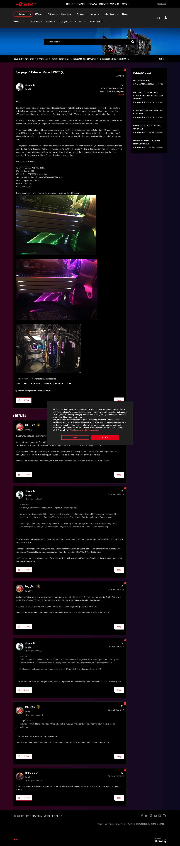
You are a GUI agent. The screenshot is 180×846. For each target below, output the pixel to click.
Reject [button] (75, 438)
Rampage (47, 383)
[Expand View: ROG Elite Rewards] (105, 21)
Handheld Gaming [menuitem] (109, 14)
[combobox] (90, 42)
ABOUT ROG (19, 816)
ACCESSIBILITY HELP (52, 816)
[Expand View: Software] (57, 14)
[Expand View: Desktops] (86, 14)
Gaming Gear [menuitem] (64, 22)
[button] (19, 400)
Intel (24, 383)
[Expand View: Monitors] (54, 21)
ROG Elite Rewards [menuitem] (96, 22)
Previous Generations (60, 59)
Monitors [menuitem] (49, 22)
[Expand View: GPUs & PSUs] (41, 21)
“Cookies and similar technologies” (84, 430)
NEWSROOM (37, 816)
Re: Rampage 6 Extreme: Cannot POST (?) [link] (114, 59)
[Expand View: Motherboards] (25, 21)
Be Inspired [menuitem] (23, 14)
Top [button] (17, 840)
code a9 (21, 391)
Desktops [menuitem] (80, 14)
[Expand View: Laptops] (98, 14)
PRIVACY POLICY (120, 824)
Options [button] (162, 59)
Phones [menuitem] (125, 14)
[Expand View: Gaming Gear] (70, 21)
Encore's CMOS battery (141, 80)
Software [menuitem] (51, 14)
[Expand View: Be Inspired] (30, 14)
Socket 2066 (59, 383)
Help (158, 18)
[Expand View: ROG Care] (43, 14)
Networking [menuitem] (79, 22)
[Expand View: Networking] (85, 21)
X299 (69, 383)
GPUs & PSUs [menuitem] (35, 22)
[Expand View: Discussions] (72, 14)
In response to (35, 499)
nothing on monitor (31, 391)
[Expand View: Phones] (130, 14)
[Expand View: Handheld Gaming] (118, 14)
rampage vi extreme (44, 391)
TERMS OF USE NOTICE (105, 824)
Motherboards (42, 59)
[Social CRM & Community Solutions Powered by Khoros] (160, 840)
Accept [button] (105, 438)
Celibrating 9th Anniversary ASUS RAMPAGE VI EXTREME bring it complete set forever (148, 95)
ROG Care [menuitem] (38, 14)
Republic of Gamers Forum (23, 59)
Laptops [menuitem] (94, 14)
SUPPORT (125, 4)
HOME (28, 816)
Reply (118, 400)
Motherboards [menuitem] (18, 22)
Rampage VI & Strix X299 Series (83, 59)
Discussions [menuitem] (66, 14)
